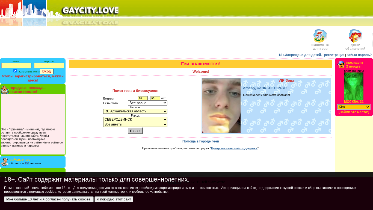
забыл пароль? (359, 55)
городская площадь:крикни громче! (28, 90)
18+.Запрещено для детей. (300, 55)
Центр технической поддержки (234, 148)
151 (27, 163)
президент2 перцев (354, 64)
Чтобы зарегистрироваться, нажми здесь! (33, 78)
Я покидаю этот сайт (114, 199)
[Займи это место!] (354, 112)
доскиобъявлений (355, 47)
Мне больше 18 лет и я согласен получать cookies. (48, 199)
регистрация (334, 55)
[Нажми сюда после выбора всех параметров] (135, 130)
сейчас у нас (20, 160)
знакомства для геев (320, 47)
